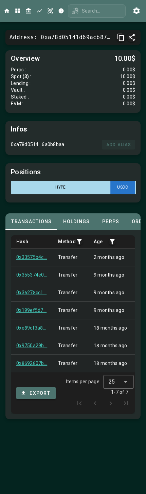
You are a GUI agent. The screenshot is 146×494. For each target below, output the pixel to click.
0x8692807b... (31, 363)
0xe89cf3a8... (31, 328)
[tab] (31, 221)
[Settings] (136, 11)
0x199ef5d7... (31, 310)
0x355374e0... (31, 275)
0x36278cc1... (31, 292)
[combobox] (118, 382)
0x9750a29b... (31, 345)
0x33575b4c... (31, 257)
